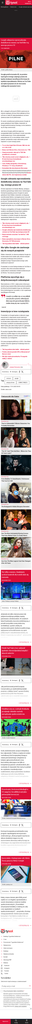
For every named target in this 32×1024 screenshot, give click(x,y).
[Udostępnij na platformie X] (22, 372)
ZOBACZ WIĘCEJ (22, 382)
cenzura (8, 378)
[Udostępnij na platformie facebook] (19, 372)
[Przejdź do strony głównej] (11, 2)
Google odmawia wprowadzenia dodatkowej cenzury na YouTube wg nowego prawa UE (16, 231)
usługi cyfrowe (10, 382)
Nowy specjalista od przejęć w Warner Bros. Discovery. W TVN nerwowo (16, 240)
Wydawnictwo (7, 945)
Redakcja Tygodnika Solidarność (11, 936)
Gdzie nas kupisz (7, 948)
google (16, 378)
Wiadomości (13, 6)
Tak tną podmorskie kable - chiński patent (15, 244)
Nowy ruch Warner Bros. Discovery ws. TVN (16, 150)
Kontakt (5, 957)
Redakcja (5, 951)
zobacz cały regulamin (21, 1006)
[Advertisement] (16, 23)
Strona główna (4, 6)
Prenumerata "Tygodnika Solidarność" (13, 942)
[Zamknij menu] (2, 2)
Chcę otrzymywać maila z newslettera (13, 991)
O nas (4, 939)
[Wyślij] (29, 986)
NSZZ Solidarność (28, 2)
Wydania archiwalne (8, 954)
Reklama (5, 963)
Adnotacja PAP (7, 960)
